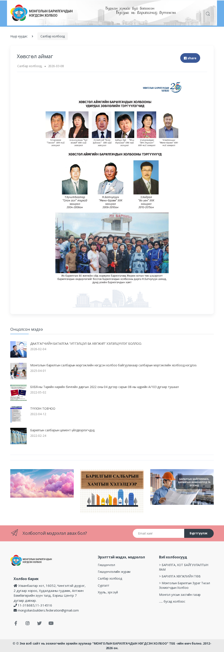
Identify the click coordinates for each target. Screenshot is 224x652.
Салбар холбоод (52, 36)
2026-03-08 (56, 66)
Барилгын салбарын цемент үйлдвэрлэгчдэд (62, 430)
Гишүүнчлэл (106, 565)
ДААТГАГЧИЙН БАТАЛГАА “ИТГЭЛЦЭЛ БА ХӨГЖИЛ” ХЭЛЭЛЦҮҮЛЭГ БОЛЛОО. (86, 343)
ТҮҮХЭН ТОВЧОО (42, 408)
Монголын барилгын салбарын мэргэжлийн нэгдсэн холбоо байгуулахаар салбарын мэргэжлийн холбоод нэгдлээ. (113, 365)
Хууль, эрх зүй (108, 592)
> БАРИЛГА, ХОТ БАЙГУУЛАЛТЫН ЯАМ (183, 567)
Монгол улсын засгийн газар (180, 595)
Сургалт (103, 585)
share (191, 58)
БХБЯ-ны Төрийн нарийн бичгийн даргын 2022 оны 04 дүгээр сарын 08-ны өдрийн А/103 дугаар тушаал (104, 387)
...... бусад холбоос (172, 601)
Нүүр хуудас (18, 36)
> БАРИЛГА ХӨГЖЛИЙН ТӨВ (180, 576)
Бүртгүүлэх (199, 533)
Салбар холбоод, (29, 66)
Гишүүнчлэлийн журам (114, 572)
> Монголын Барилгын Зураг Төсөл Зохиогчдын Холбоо (184, 585)
